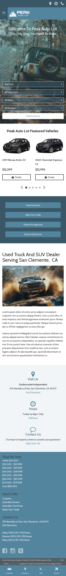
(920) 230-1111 (33, 443)
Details (18, 177)
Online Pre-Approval (33, 224)
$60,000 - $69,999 (12, 479)
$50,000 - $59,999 (12, 475)
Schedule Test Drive (12, 506)
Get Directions (33, 392)
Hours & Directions (33, 234)
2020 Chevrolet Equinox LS (48, 162)
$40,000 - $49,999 (12, 471)
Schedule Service (11, 502)
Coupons (6, 498)
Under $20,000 (10, 460)
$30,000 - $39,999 (12, 468)
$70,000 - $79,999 (12, 482)
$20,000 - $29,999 (12, 464)
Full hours (33, 418)
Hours (27, 532)
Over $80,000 (9, 486)
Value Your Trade (33, 214)
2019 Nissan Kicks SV (14, 160)
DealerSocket (14, 564)
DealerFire (55, 560)
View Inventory (33, 116)
